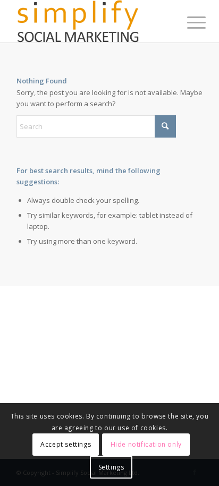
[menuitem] (188, 22)
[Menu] (188, 22)
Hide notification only (146, 444)
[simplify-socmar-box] (90, 21)
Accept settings (65, 444)
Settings (111, 467)
